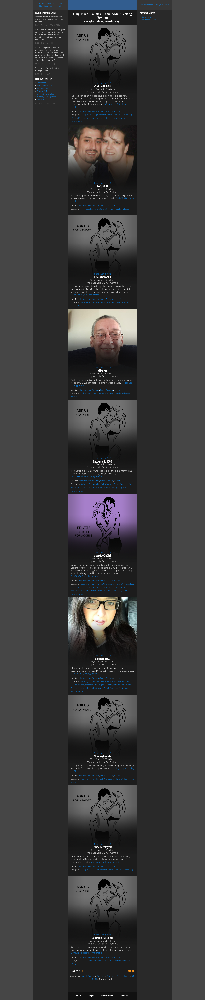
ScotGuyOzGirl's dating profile (85, 576)
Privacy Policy (43, 91)
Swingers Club (87, 870)
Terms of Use (42, 88)
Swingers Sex (86, 115)
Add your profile (162, 5)
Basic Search (147, 17)
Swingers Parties (87, 303)
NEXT (131, 971)
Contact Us (42, 83)
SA (133, 976)
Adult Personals (87, 779)
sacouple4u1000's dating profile (86, 476)
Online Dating (86, 393)
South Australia (106, 111)
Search (78, 995)
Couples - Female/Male (118, 976)
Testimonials (107, 995)
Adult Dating (88, 976)
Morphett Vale (85, 111)
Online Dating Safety (46, 94)
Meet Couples (86, 209)
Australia (118, 111)
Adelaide (95, 111)
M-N (94, 979)
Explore (100, 976)
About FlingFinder (44, 86)
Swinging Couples (88, 682)
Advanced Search (149, 20)
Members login (147, 5)
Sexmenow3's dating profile (84, 674)
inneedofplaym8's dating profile (106, 862)
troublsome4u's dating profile (85, 295)
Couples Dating (87, 584)
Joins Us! (125, 995)
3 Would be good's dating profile (86, 953)
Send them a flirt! (102, 83)
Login (91, 995)
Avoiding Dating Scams (46, 97)
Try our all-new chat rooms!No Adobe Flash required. (50, 5)
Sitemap (40, 100)
